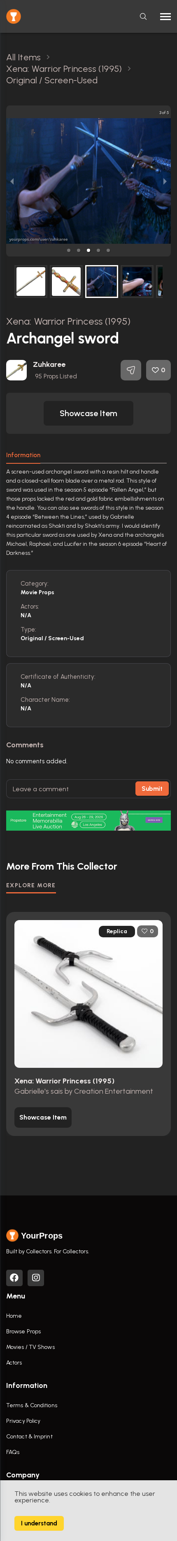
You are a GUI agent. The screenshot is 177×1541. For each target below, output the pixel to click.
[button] (68, 250)
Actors (14, 1362)
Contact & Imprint (29, 1436)
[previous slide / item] (12, 181)
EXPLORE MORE (31, 885)
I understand (39, 1523)
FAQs (12, 1452)
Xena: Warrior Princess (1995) (68, 321)
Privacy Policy (23, 1420)
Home (14, 1315)
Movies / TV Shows (30, 1347)
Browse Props (23, 1331)
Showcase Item (88, 413)
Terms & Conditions (31, 1405)
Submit (152, 788)
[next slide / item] (165, 181)
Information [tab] (23, 455)
